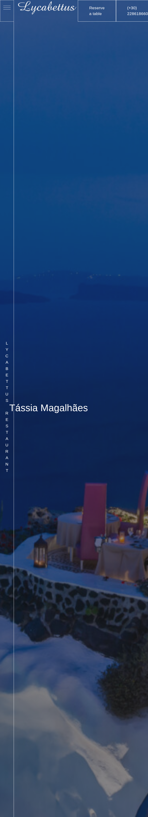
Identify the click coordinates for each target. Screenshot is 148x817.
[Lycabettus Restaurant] (47, 7)
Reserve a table (97, 11)
